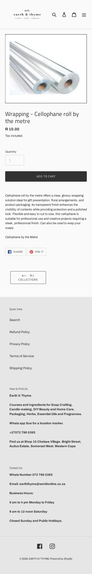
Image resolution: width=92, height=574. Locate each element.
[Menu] (84, 14)
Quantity (10, 151)
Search (14, 320)
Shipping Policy (20, 368)
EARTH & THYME (39, 558)
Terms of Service (21, 356)
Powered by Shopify (61, 558)
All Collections (28, 277)
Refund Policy (19, 332)
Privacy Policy (19, 344)
